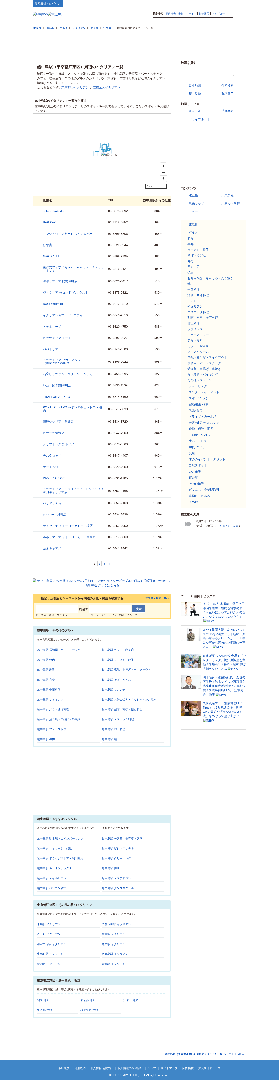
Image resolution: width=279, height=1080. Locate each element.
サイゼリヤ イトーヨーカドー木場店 (68, 525)
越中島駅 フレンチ (113, 689)
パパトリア (50, 349)
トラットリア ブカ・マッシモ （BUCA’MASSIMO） (63, 361)
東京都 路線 (44, 1010)
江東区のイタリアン (106, 87)
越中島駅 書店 (111, 868)
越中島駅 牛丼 (46, 739)
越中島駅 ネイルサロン (51, 878)
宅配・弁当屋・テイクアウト (207, 357)
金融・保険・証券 (201, 428)
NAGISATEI (51, 256)
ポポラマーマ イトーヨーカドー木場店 (69, 537)
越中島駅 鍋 (109, 739)
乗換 (181, 13)
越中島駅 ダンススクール (118, 888)
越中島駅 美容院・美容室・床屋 (122, 838)
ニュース (195, 212)
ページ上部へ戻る (204, 1054)
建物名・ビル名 (199, 496)
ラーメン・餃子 (198, 250)
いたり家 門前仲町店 (57, 385)
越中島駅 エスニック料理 (118, 719)
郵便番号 (204, 13)
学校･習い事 (197, 447)
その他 (193, 502)
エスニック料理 (198, 312)
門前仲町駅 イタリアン (116, 924)
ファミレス (195, 329)
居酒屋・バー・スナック (204, 363)
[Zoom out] (163, 172)
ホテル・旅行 (230, 203)
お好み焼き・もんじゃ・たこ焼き (210, 278)
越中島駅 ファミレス (50, 699)
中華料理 (193, 289)
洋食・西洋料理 (198, 295)
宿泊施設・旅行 (199, 404)
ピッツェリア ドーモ (57, 338)
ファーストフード (199, 335)
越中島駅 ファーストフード (54, 729)
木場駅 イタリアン (49, 924)
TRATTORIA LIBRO (56, 396)
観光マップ (196, 203)
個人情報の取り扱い (130, 1068)
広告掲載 (188, 1068)
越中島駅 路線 (89, 1010)
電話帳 (193, 195)
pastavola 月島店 (54, 514)
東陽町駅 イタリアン (50, 954)
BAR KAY (49, 222)
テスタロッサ (52, 455)
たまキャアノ (52, 548)
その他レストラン (199, 380)
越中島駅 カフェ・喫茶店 (118, 649)
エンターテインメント (204, 392)
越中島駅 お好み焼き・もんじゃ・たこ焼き (129, 699)
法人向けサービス (209, 1068)
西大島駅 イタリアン (115, 954)
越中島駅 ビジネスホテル (118, 848)
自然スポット (198, 465)
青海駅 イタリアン (113, 964)
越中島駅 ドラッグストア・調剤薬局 (60, 858)
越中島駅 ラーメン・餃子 (118, 660)
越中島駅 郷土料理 (113, 729)
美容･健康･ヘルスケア (204, 422)
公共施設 (195, 471)
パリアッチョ (52, 503)
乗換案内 (227, 111)
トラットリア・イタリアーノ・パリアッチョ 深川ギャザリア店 (73, 490)
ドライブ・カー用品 (202, 416)
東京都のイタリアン (75, 87)
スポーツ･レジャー (202, 398)
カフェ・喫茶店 (198, 346)
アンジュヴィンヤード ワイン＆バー (68, 233)
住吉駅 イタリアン (113, 934)
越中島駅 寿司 (46, 669)
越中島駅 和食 (46, 679)
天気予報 (227, 195)
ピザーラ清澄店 (53, 433)
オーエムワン (52, 467)
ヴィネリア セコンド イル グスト (65, 292)
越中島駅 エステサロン (116, 878)
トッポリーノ (52, 326)
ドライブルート (199, 119)
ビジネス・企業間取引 (204, 490)
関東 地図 (43, 1000)
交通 (192, 453)
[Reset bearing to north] (163, 178)
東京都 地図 (87, 1000)
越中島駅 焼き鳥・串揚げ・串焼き (58, 719)
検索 (240, 21)
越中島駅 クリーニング (116, 858)
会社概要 (64, 1068)
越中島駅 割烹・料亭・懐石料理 (122, 709)
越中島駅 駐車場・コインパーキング (60, 838)
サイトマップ (239, 3)
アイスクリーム (198, 352)
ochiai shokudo (53, 211)
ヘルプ (225, 3)
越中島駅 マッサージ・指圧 (54, 848)
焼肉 (190, 272)
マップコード (219, 13)
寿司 (190, 261)
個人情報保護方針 (101, 1068)
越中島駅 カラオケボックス (54, 868)
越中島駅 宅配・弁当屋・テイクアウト (126, 669)
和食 (190, 238)
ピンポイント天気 (227, 525)
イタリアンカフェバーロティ (63, 315)
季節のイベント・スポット (207, 459)
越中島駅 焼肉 (46, 660)
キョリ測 (195, 111)
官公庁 (193, 477)
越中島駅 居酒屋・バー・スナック (58, 649)
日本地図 (195, 85)
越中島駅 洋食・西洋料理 (53, 709)
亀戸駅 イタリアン (113, 944)
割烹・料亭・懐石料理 (202, 318)
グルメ (193, 232)
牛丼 (190, 244)
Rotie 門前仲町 (53, 304)
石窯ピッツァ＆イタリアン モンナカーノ (71, 374)
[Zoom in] (163, 166)
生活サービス (198, 441)
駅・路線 (195, 93)
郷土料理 (193, 323)
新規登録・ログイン (47, 3)
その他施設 (196, 483)
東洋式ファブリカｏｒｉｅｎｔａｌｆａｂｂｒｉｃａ (73, 268)
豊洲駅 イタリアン (49, 964)
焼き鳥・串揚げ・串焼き (204, 369)
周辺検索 (170, 13)
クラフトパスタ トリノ (58, 444)
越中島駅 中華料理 (49, 689)
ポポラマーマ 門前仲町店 (60, 281)
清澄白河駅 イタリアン (51, 944)
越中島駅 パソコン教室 (51, 888)
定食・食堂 (195, 340)
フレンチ (193, 301)
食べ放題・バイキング (202, 374)
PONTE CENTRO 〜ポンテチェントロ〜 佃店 (72, 409)
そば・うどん (196, 255)
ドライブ (191, 13)
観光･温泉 (195, 410)
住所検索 (227, 85)
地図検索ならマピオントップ (203, 3)
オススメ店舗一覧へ (157, 598)
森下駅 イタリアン (49, 934)
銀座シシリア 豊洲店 (58, 421)
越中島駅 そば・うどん (116, 679)
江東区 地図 (130, 1000)
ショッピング (198, 386)
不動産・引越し (199, 435)
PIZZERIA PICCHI (55, 478)
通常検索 (158, 13)
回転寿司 (193, 267)
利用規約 (80, 1068)
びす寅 (47, 245)
